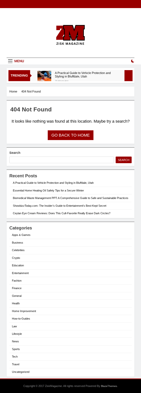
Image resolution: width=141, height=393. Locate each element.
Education (18, 265)
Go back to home (70, 135)
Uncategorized (20, 371)
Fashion (16, 280)
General (16, 295)
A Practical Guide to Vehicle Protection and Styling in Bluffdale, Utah (83, 74)
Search (14, 153)
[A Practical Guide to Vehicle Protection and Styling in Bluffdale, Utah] (44, 78)
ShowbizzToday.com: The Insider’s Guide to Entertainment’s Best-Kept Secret (59, 205)
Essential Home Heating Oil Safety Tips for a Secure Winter (48, 190)
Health (16, 303)
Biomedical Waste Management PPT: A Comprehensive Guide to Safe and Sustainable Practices (70, 198)
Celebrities (18, 250)
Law (14, 326)
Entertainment (20, 273)
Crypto (16, 257)
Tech (15, 356)
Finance (16, 288)
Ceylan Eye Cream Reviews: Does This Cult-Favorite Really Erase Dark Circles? (61, 213)
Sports (16, 349)
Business (17, 242)
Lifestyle (17, 333)
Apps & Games (21, 234)
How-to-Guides (21, 318)
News (15, 341)
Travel (15, 364)
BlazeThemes (109, 386)
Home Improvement (24, 311)
